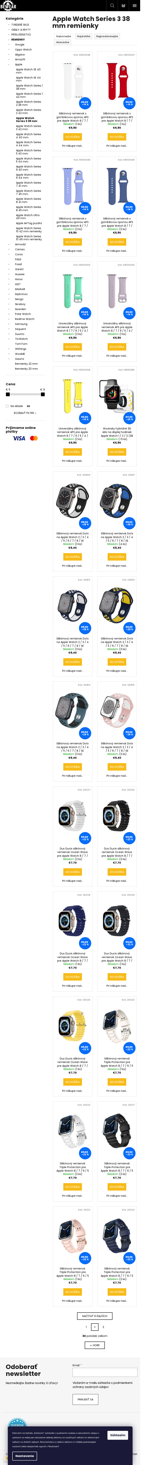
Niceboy (20, 304)
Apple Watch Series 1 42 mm (29, 95)
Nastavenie (24, 1456)
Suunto (19, 334)
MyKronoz (21, 294)
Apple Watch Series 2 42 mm (28, 111)
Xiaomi (19, 359)
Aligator (20, 54)
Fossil (18, 264)
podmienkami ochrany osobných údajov (102, 1385)
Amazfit (20, 59)
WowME (20, 354)
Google (19, 44)
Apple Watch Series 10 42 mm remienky (29, 229)
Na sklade (20, 406)
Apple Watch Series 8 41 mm (28, 200)
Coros (19, 254)
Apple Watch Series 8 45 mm (28, 208)
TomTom (21, 344)
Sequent (20, 329)
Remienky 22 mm (26, 364)
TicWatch (21, 339)
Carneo (20, 249)
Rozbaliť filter (24, 413)
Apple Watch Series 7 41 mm (28, 184)
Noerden (20, 309)
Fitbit (18, 259)
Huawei (19, 274)
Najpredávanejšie (107, 36)
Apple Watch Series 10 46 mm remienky (29, 238)
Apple (18, 64)
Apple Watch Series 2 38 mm (28, 103)
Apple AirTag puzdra (29, 223)
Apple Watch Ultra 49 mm (27, 216)
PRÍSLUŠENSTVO (21, 34)
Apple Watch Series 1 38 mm (29, 87)
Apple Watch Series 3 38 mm (26, 119)
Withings (20, 349)
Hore (96, 1345)
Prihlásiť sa (85, 1399)
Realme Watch (24, 319)
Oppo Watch (23, 49)
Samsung (21, 324)
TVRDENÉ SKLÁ (20, 25)
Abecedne (62, 42)
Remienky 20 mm (26, 369)
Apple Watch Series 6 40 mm (28, 168)
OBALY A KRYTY (21, 30)
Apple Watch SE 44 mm (28, 79)
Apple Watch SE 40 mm (28, 71)
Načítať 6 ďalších (94, 1316)
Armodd (20, 244)
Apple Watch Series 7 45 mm (28, 192)
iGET (18, 284)
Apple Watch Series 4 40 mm (28, 135)
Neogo (19, 299)
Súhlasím (117, 1435)
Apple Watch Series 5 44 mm (28, 160)
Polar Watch (23, 314)
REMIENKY (18, 39)
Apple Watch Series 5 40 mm (28, 152)
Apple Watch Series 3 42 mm (28, 127)
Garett (19, 269)
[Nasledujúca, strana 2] (94, 1327)
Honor (19, 279)
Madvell (20, 289)
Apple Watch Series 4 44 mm (28, 143)
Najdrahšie (83, 36)
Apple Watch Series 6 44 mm (28, 176)
